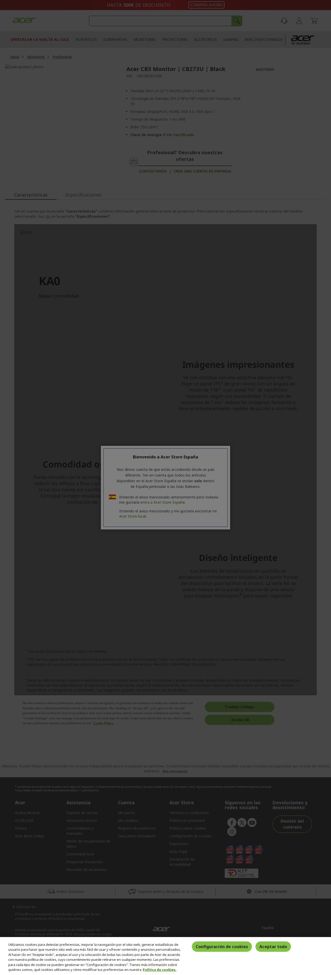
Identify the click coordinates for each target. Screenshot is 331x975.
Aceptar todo (273, 946)
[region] (165, 956)
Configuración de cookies (222, 946)
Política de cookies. (159, 969)
